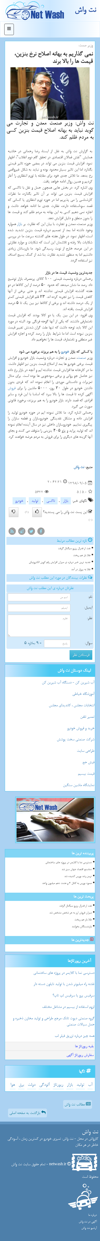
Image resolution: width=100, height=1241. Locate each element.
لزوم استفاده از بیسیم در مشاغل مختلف (68, 1007)
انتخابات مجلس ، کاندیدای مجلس (71, 705)
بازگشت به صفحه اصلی (25, 1113)
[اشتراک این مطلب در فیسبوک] (41, 532)
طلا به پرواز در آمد (80, 569)
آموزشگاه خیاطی (83, 694)
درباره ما (92, 1215)
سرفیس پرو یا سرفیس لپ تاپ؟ (73, 995)
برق (21, 1084)
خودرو (65, 352)
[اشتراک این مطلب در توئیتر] (31, 532)
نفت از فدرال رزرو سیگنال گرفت (74, 548)
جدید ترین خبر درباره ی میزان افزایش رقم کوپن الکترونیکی (59, 562)
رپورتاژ (58, 1084)
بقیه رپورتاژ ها (84, 1046)
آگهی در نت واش (88, 1221)
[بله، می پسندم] (37, 512)
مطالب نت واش (75, 1104)
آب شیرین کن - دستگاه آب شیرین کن (68, 682)
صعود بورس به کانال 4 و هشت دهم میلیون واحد (67, 883)
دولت (31, 1084)
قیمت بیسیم (86, 774)
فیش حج (88, 762)
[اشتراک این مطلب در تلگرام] (21, 532)
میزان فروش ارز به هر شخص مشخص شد (70, 912)
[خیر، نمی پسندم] (13, 512)
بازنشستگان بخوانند (82, 926)
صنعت (81, 358)
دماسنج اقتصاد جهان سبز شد (77, 869)
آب (90, 1084)
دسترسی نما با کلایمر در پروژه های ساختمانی (68, 862)
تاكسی (50, 501)
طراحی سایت (85, 751)
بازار (19, 224)
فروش (11, 388)
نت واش (85, 10)
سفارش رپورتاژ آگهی (80, 1055)
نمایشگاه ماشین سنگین (78, 785)
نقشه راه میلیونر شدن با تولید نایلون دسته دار (64, 984)
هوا (12, 1084)
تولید (34, 501)
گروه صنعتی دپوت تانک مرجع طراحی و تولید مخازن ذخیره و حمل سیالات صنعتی (53, 1021)
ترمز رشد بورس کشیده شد (78, 876)
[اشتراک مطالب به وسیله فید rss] (12, 532)
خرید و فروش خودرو (80, 728)
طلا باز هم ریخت (81, 555)
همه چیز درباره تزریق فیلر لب (74, 1036)
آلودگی (44, 1084)
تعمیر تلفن (87, 717)
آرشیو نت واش (89, 1228)
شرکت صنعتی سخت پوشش (75, 739)
